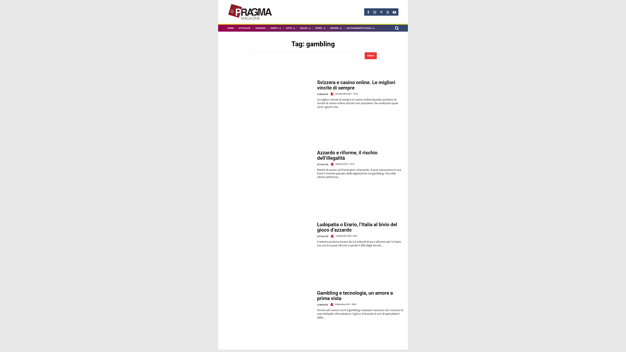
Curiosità (322, 94)
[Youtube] (394, 12)
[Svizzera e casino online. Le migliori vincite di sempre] (267, 94)
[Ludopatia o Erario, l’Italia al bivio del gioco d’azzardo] (267, 234)
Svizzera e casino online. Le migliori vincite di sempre (356, 85)
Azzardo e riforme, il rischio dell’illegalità (347, 155)
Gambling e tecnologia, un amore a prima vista (355, 295)
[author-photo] (332, 94)
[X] (387, 12)
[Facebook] (368, 12)
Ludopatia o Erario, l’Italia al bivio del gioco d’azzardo (357, 227)
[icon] (397, 28)
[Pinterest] (381, 12)
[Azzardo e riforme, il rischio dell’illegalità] (267, 164)
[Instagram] (374, 12)
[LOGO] (250, 12)
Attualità (322, 164)
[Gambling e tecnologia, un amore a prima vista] (267, 305)
